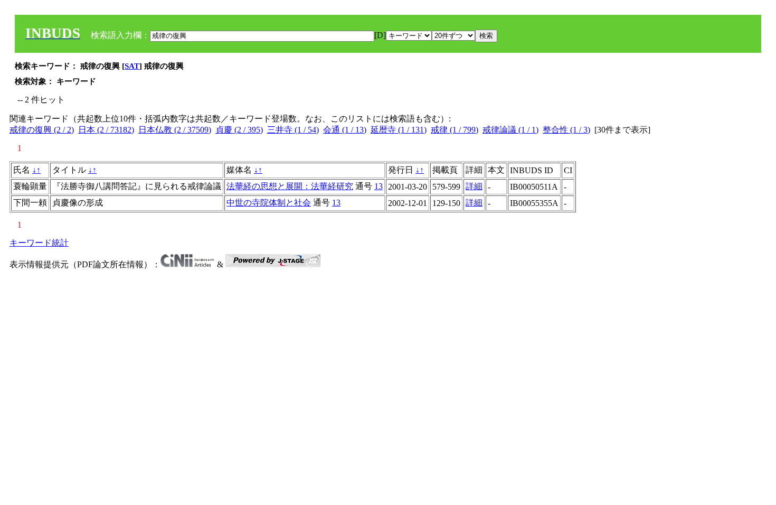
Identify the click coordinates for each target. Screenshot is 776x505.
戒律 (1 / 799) (454, 129)
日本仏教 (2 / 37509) (174, 129)
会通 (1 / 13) (344, 129)
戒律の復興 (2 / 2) (42, 129)
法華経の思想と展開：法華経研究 (289, 186)
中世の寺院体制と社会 (268, 202)
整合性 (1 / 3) (566, 129)
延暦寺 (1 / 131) (399, 129)
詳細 (474, 186)
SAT (132, 66)
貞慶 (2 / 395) (239, 129)
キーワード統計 (39, 242)
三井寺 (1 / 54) (293, 129)
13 (378, 186)
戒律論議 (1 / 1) (510, 129)
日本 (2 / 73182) (106, 129)
